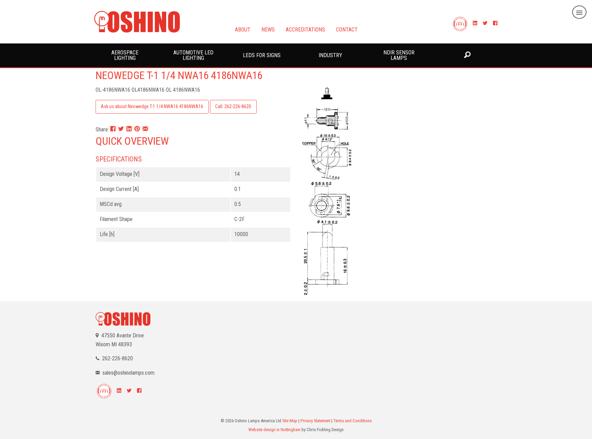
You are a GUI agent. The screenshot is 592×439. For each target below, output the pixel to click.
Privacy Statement (315, 420)
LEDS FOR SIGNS (262, 55)
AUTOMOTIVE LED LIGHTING (193, 55)
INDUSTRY (330, 55)
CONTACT (347, 29)
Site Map (289, 420)
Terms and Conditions (352, 420)
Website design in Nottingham (274, 429)
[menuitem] (125, 55)
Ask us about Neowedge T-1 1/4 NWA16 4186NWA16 (152, 106)
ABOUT (242, 29)
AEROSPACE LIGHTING (124, 55)
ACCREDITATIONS (305, 29)
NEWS (268, 29)
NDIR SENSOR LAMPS (399, 55)
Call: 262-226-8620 (233, 106)
